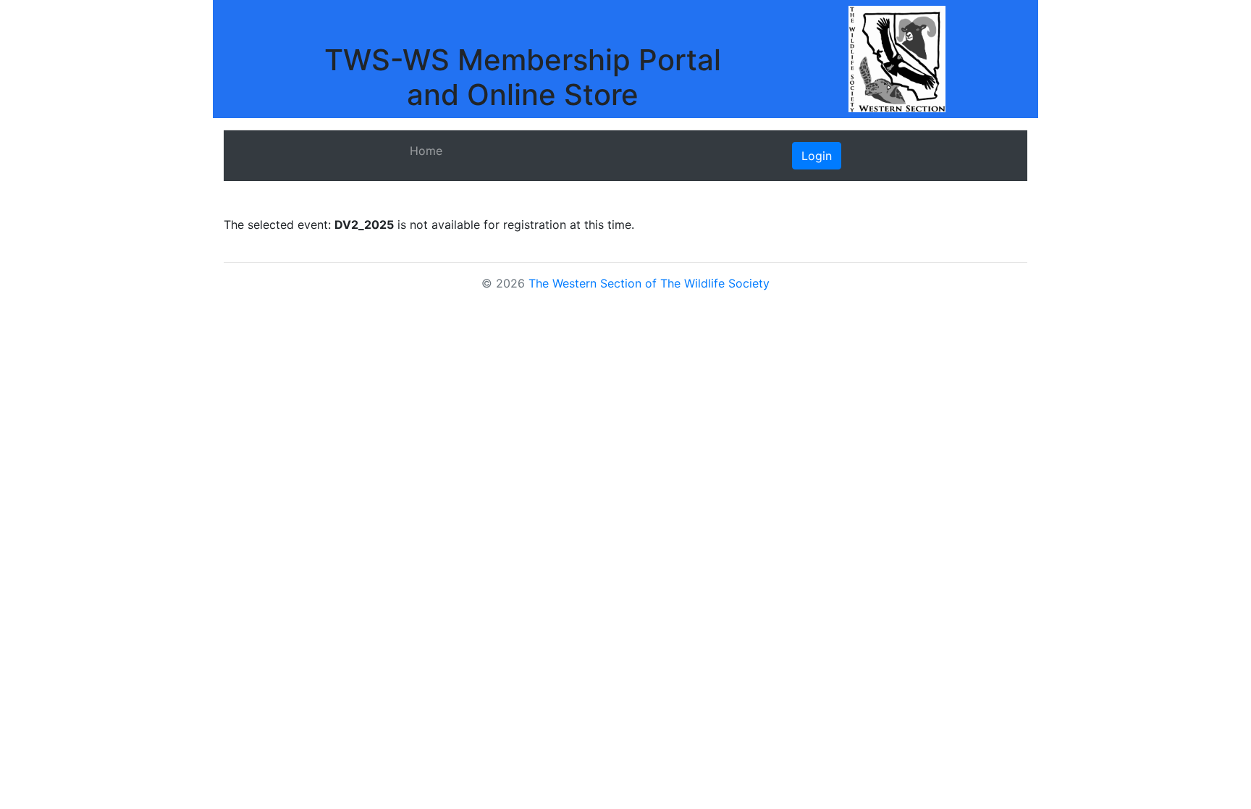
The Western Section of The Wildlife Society (649, 283)
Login (816, 155)
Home (426, 150)
